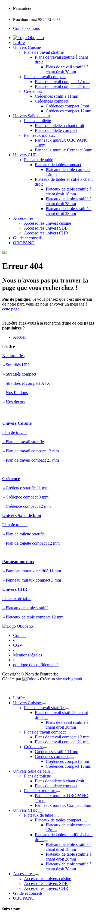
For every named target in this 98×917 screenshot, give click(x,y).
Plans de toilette (37, 120)
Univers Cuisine (27, 47)
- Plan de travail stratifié (23, 441)
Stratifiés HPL (18, 365)
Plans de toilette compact (56, 130)
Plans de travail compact (45, 76)
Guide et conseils (27, 238)
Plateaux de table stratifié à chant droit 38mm (68, 211)
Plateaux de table (38, 159)
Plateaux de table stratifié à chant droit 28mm (68, 201)
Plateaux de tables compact (58, 164)
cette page (10, 309)
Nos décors (15, 401)
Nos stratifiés (13, 355)
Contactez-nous (26, 28)
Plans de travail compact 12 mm (62, 81)
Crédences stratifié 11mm (56, 96)
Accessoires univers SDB (46, 228)
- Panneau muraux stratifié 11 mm (31, 571)
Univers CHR (25, 155)
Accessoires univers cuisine (47, 223)
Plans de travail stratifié (44, 52)
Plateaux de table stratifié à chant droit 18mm (68, 191)
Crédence (11, 478)
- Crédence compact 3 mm (25, 497)
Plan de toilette (14, 524)
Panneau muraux (18, 561)
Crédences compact (51, 101)
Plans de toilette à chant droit (59, 125)
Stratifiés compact (21, 374)
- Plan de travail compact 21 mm (30, 460)
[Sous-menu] (44, 704)
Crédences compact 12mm (68, 111)
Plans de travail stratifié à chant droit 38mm (67, 69)
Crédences (33, 91)
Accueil (19, 337)
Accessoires (23, 218)
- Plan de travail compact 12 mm (30, 451)
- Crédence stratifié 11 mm (25, 488)
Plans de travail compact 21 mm (62, 86)
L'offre (19, 42)
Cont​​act (19, 635)
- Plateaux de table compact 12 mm (32, 617)
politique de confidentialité (36, 664)
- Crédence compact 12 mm (27, 506)
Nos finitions (17, 392)
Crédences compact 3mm (67, 106)
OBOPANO (24, 242)
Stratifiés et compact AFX (28, 383)
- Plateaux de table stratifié (25, 607)
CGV (18, 645)
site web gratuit (69, 679)
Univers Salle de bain (31, 115)
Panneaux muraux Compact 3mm (63, 150)
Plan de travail (14, 432)
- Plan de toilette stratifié (23, 534)
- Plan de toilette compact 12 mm (31, 543)
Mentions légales (27, 655)
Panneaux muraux (39, 135)
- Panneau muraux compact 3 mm (31, 580)
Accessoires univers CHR (46, 233)
